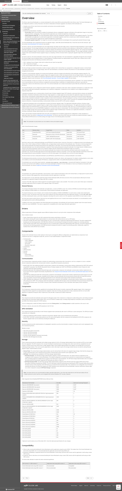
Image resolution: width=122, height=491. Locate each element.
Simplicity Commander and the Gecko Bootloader (11, 68)
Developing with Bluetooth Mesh (9, 15)
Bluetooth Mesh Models (7, 27)
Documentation (16, 1)
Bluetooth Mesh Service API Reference (10, 107)
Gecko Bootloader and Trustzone (11, 72)
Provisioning (5, 93)
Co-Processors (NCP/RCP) (8, 29)
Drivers (99, 19)
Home (48, 5)
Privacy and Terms (107, 485)
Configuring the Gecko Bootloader (11, 65)
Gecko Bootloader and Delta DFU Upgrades (11, 75)
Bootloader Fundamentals (9, 35)
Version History (74, 485)
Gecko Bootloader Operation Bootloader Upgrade (10, 55)
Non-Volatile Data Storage (8, 97)
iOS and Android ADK (7, 103)
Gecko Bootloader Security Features (12, 70)
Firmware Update (6, 91)
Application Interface (8, 78)
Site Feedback (115, 485)
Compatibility (101, 23)
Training (53, 5)
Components (101, 21)
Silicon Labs (7, 1)
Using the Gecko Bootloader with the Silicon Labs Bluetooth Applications (72, 271)
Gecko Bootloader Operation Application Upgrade (10, 51)
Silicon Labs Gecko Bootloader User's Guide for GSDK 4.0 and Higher (11, 42)
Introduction (6, 44)
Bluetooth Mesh (5, 13)
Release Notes (5, 17)
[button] (106, 5)
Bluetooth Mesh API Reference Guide (10, 105)
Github (65, 5)
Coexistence (5, 101)
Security (4, 99)
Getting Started (5, 19)
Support (59, 5)
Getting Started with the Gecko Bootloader (11, 62)
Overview (4, 23)
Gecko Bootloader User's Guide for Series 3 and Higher (11, 38)
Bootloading (5, 31)
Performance (5, 95)
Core (99, 18)
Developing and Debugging (8, 25)
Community (25, 1)
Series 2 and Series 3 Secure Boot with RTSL (11, 84)
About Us (86, 485)
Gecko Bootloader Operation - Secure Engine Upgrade (55, 78)
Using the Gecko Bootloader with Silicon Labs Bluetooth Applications (11, 81)
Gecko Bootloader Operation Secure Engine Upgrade (12, 58)
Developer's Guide (6, 21)
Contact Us (99, 485)
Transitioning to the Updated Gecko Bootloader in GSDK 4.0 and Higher (11, 88)
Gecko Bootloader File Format (10, 48)
